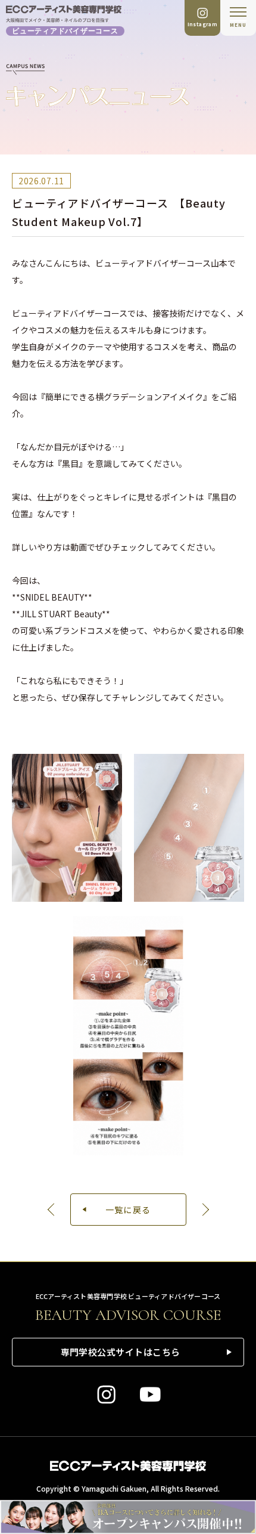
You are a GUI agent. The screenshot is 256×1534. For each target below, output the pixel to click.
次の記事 (204, 1209)
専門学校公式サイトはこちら (120, 1352)
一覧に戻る (128, 1210)
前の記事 (52, 1209)
